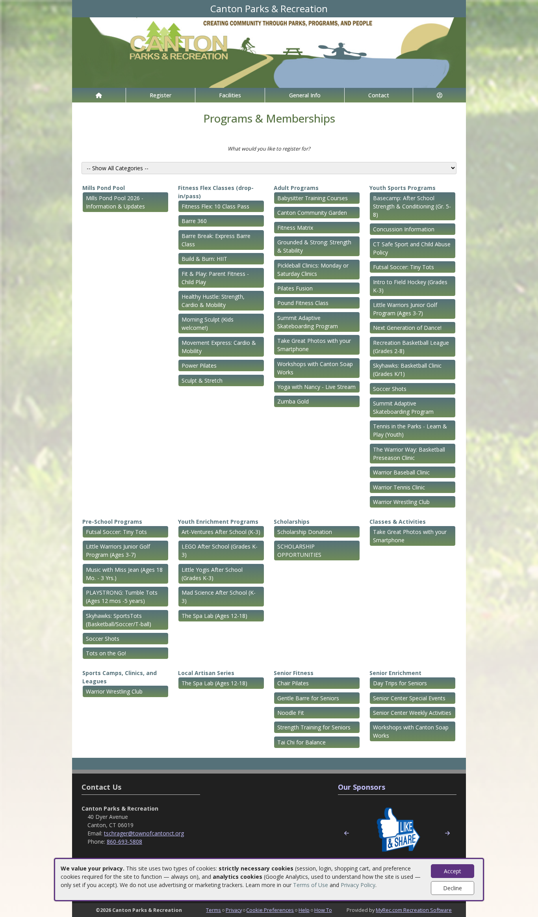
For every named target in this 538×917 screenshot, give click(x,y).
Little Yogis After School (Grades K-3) (212, 574)
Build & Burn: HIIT (204, 258)
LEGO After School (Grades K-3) (220, 550)
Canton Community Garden (312, 212)
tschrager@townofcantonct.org (144, 833)
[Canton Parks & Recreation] (269, 52)
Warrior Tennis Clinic (399, 487)
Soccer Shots (389, 388)
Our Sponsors (361, 787)
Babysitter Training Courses (312, 198)
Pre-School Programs (112, 521)
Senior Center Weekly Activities (412, 712)
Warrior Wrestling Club (401, 502)
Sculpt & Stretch (202, 380)
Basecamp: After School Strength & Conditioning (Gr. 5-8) (412, 206)
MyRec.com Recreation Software (414, 909)
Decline (452, 888)
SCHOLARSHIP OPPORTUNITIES (299, 550)
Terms (213, 909)
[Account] (439, 95)
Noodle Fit (290, 712)
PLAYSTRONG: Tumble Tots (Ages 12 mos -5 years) (122, 597)
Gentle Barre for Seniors (308, 698)
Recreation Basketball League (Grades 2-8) (411, 347)
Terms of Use (310, 885)
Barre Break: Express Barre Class (216, 240)
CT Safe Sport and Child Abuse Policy (412, 248)
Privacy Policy (358, 885)
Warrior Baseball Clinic (401, 472)
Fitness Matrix (295, 227)
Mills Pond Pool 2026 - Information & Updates (115, 202)
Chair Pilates (293, 683)
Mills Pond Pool (103, 188)
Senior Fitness (294, 673)
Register (160, 95)
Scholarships (292, 521)
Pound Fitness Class (302, 303)
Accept (452, 871)
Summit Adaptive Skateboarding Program (307, 322)
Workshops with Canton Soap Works (315, 368)
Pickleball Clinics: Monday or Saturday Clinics (313, 269)
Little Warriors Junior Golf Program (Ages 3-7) (405, 309)
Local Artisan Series (206, 673)
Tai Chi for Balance (301, 742)
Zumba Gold (293, 401)
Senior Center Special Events (409, 698)
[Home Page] (99, 95)
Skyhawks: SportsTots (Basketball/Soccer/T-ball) (118, 620)
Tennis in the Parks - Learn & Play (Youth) (410, 430)
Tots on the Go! (106, 653)
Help (304, 909)
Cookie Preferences (270, 909)
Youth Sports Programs (402, 188)
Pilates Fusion (295, 288)
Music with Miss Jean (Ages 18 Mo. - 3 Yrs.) (124, 574)
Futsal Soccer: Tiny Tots (403, 267)
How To (323, 909)
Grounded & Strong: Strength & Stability (314, 246)
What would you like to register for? (269, 148)
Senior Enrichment (395, 673)
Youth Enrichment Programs (218, 521)
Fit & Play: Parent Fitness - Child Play (215, 278)
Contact (378, 95)
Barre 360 (194, 221)
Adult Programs (296, 188)
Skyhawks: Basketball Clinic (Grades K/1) (407, 370)
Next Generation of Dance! (407, 327)
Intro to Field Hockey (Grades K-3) (410, 286)
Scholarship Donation (304, 532)
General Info (305, 95)
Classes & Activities (397, 521)
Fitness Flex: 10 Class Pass (215, 206)
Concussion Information (403, 229)
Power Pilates (199, 365)
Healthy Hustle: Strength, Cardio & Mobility (213, 301)
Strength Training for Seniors (314, 727)
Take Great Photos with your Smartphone (314, 345)
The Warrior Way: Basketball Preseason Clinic (409, 453)
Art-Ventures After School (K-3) (221, 532)
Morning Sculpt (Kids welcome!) (208, 323)
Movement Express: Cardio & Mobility (219, 347)
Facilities (230, 95)
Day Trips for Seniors (400, 683)
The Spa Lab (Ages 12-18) (214, 615)
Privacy (234, 909)
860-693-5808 (124, 841)
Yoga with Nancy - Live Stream (316, 387)
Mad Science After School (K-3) (219, 597)
